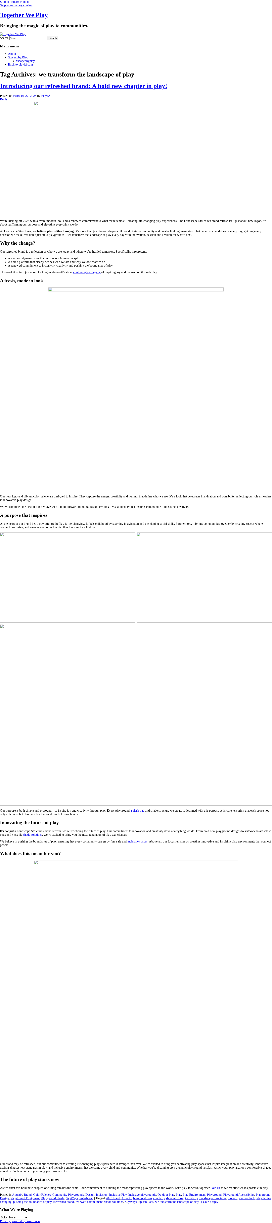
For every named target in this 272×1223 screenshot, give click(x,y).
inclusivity (191, 1198)
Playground (214, 1194)
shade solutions (32, 834)
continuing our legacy (87, 272)
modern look (247, 1198)
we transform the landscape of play (177, 1201)
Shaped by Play (18, 57)
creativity (159, 1198)
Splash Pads (146, 1201)
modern (232, 1198)
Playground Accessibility (238, 1194)
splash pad (137, 810)
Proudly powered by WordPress (20, 1221)
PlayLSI (46, 95)
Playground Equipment (25, 1198)
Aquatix (17, 1194)
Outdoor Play (166, 1194)
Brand (28, 1194)
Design (89, 1194)
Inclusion (102, 1194)
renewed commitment (89, 1201)
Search (4, 38)
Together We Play (24, 15)
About (12, 53)
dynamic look (174, 1198)
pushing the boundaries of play (32, 1201)
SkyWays (72, 1198)
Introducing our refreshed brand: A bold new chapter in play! (83, 85)
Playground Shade (52, 1198)
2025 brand (113, 1198)
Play (178, 1194)
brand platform (142, 1198)
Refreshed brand (63, 1201)
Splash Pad (86, 1198)
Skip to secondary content (16, 5)
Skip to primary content (14, 1)
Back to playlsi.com (20, 64)
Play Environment (194, 1194)
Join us (215, 1188)
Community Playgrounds (68, 1194)
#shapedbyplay (25, 61)
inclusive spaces (137, 841)
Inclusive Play (118, 1194)
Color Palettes (42, 1194)
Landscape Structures (212, 1198)
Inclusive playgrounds (142, 1194)
